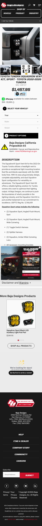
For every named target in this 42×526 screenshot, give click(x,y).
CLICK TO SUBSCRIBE (31, 274)
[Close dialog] (40, 247)
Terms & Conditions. (31, 277)
